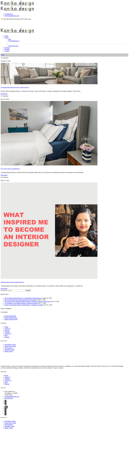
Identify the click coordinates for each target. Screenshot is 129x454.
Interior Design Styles (11, 319)
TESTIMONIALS (13, 41)
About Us (7, 328)
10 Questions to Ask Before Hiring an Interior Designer (21, 303)
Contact (7, 51)
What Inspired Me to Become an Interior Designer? (12, 282)
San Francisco (9, 348)
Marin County (9, 351)
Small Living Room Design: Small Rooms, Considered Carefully (24, 305)
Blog (6, 335)
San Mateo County (10, 344)
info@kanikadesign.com (12, 16)
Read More (4, 94)
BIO (9, 39)
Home (6, 36)
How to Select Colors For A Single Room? (10, 168)
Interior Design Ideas (11, 317)
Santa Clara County (10, 346)
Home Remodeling (10, 316)
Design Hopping (13, 46)
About (6, 37)
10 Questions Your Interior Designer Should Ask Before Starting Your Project (28, 301)
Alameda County (10, 349)
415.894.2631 (9, 14)
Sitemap (7, 337)
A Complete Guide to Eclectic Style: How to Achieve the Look (15, 87)
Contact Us (8, 333)
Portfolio (7, 49)
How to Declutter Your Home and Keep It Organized (20, 300)
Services (7, 47)
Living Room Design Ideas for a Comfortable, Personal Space (23, 298)
